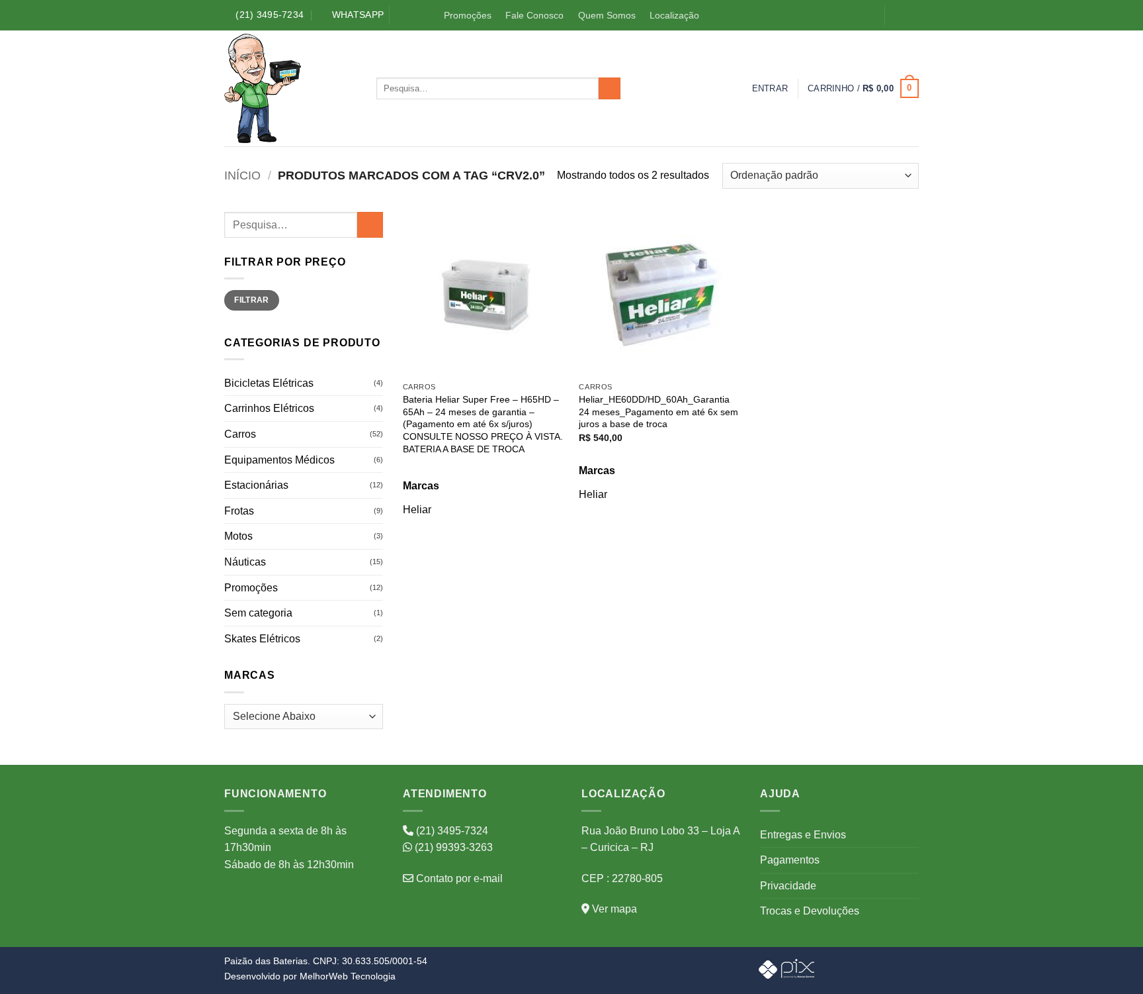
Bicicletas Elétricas (269, 383)
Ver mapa (613, 909)
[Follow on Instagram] (911, 16)
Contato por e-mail (458, 878)
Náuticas (245, 562)
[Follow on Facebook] (897, 16)
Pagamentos (790, 860)
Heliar (417, 509)
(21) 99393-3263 (452, 847)
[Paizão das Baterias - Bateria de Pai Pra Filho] (290, 88)
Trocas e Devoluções (809, 911)
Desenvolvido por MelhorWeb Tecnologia (310, 976)
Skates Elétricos (262, 638)
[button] (770, 89)
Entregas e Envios (803, 834)
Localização (674, 15)
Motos (238, 536)
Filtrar (251, 300)
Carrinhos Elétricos (269, 408)
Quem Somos (607, 15)
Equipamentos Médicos (279, 460)
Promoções (467, 15)
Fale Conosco (534, 15)
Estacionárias (256, 485)
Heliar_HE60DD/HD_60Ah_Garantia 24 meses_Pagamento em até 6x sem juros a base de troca (658, 411)
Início (242, 175)
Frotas (239, 511)
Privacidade (788, 885)
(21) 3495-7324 (450, 830)
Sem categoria (258, 613)
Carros (240, 434)
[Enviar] (609, 88)
